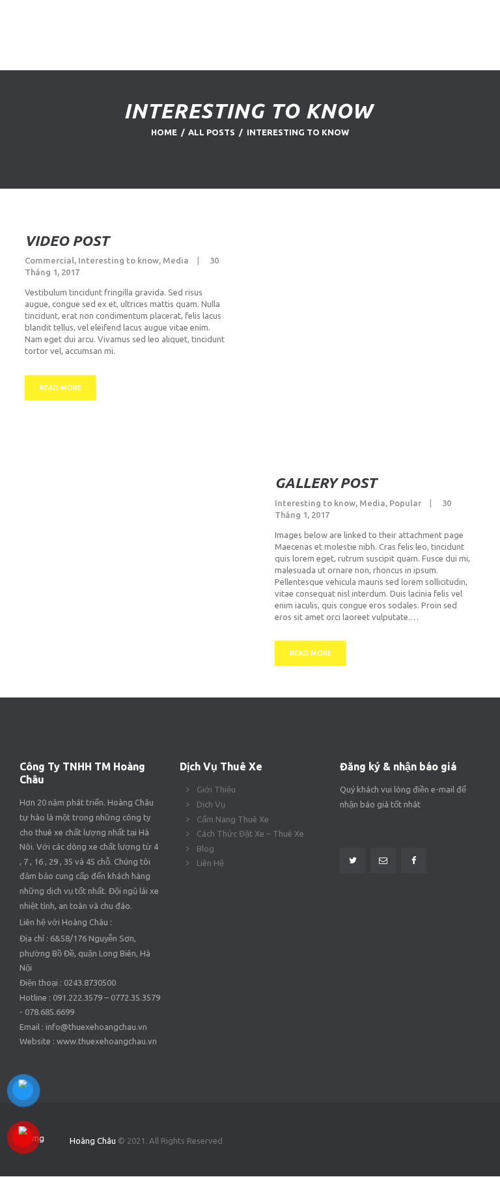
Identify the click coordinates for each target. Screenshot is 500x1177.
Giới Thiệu (216, 789)
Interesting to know (118, 260)
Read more (60, 387)
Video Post (67, 240)
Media (176, 260)
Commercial (49, 260)
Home (164, 132)
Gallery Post (325, 482)
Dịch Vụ (211, 804)
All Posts (211, 132)
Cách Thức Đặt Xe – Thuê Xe (250, 833)
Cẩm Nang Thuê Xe (233, 819)
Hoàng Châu (94, 1140)
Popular (405, 502)
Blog (205, 848)
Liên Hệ (210, 862)
